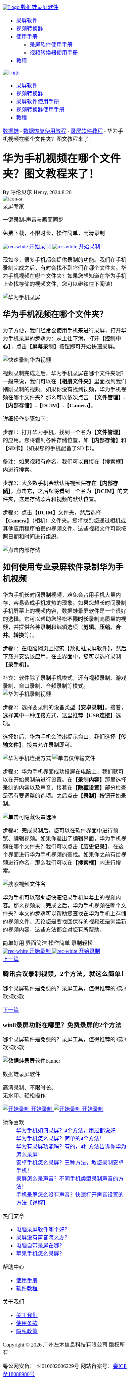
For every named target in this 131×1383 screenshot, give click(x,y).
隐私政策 (27, 1331)
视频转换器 (29, 28)
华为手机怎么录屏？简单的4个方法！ (60, 1138)
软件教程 (27, 1288)
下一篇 (11, 1010)
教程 (21, 61)
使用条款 (27, 1323)
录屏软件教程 (87, 131)
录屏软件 (27, 20)
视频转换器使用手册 (54, 53)
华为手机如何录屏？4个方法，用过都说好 (66, 1130)
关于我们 (27, 1315)
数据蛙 (11, 131)
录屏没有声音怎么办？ (43, 1237)
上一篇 (11, 959)
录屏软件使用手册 (51, 45)
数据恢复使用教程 (44, 131)
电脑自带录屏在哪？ (40, 1245)
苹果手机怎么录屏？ (40, 1253)
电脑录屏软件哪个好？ (43, 1229)
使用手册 (27, 36)
